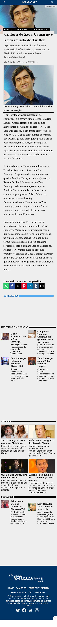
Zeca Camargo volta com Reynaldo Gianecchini (18, 362)
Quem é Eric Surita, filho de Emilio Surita (14, 476)
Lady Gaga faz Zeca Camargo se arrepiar (44, 507)
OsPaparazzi (29, 2)
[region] (28, 623)
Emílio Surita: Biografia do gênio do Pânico (40, 441)
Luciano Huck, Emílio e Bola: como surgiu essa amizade (40, 477)
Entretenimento (39, 588)
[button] (5, 2)
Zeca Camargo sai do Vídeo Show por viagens (44, 362)
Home (7, 30)
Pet (31, 593)
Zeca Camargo (41, 30)
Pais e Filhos (19, 593)
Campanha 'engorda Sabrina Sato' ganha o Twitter (45, 335)
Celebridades (22, 30)
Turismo (40, 593)
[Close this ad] (55, 618)
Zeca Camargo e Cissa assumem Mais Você (13, 441)
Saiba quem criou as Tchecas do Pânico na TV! (17, 505)
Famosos (21, 588)
